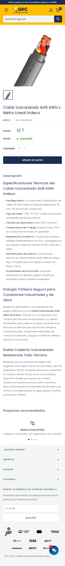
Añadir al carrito (32, 160)
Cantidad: (9, 148)
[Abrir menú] (6, 10)
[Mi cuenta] (51, 10)
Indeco (7, 120)
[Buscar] (58, 19)
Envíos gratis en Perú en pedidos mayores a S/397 (32, 2)
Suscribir (30, 517)
